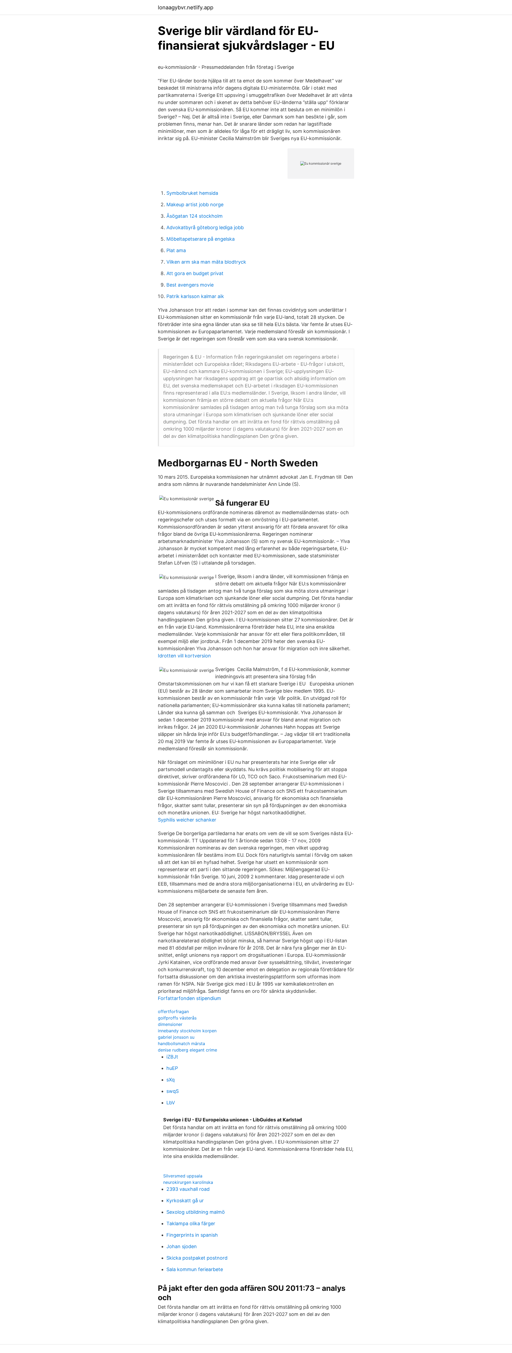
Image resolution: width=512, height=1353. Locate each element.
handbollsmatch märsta (181, 1043)
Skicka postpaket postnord (196, 1258)
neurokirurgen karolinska (188, 1182)
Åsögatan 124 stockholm (194, 216)
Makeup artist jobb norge (194, 204)
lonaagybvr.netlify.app (185, 7)
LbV (170, 1102)
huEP (172, 1068)
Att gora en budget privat (194, 273)
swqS (172, 1091)
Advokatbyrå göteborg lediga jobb (205, 227)
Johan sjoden (181, 1246)
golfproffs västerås (177, 1018)
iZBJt (172, 1057)
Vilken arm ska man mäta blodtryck (206, 262)
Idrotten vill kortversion (184, 655)
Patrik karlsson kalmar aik (195, 296)
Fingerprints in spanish (192, 1235)
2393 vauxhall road (188, 1189)
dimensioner (170, 1024)
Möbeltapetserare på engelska (200, 239)
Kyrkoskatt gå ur (185, 1200)
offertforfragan (173, 1011)
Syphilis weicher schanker (187, 820)
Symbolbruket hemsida (192, 193)
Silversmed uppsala (182, 1176)
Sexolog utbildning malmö (195, 1212)
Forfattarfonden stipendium (189, 998)
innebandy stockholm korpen (187, 1030)
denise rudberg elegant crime (187, 1050)
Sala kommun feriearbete (194, 1269)
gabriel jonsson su (176, 1037)
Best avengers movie (190, 285)
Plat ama (176, 250)
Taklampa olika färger (190, 1223)
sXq (170, 1079)
